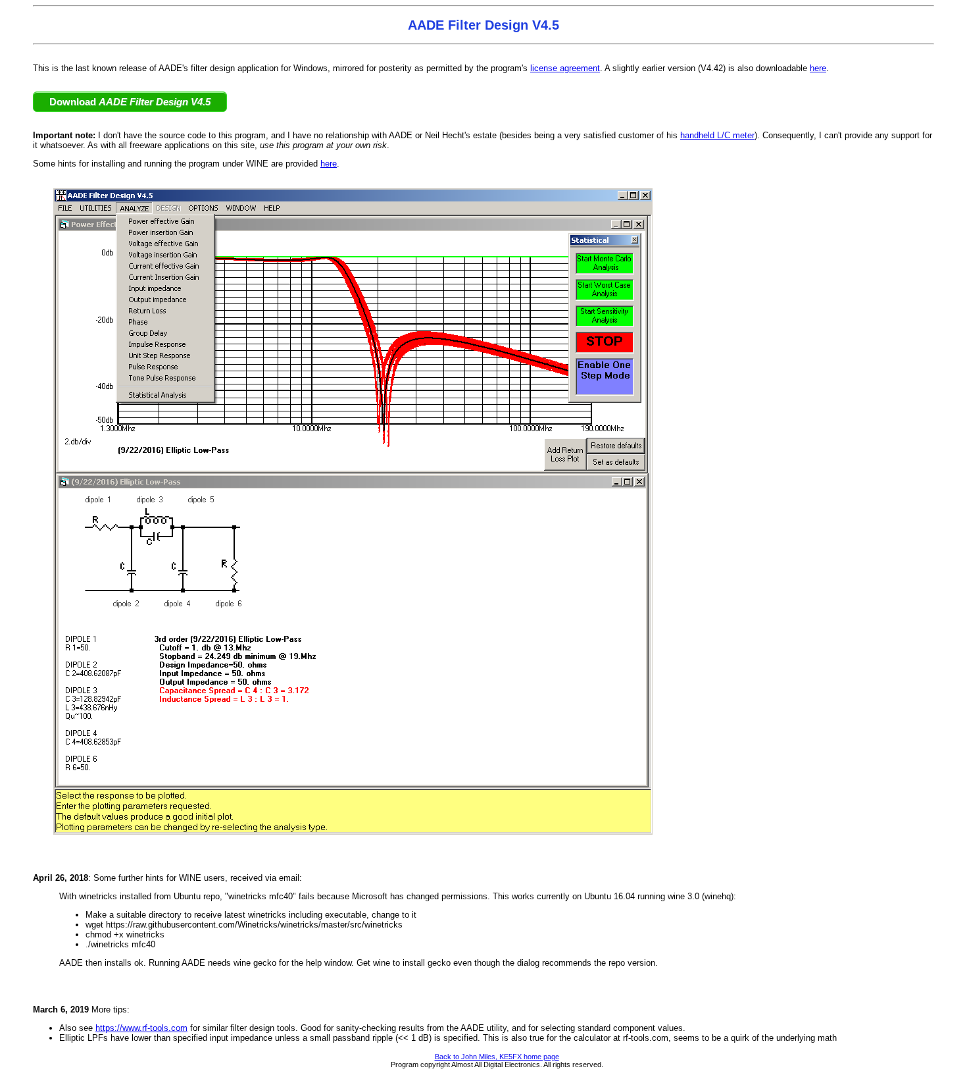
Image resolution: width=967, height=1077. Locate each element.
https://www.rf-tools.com (141, 1028)
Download (130, 101)
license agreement (565, 68)
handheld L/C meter (717, 135)
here (818, 68)
